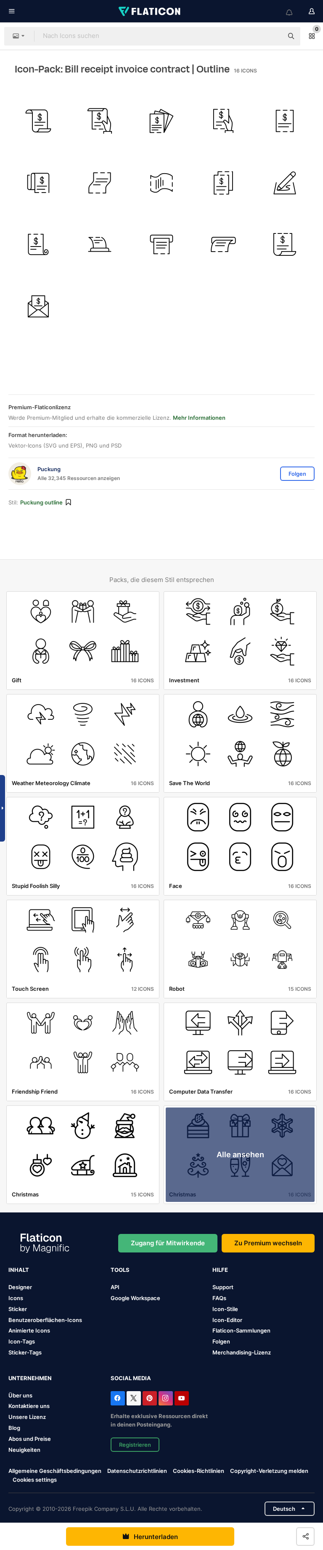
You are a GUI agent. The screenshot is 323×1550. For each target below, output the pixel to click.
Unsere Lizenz (27, 1416)
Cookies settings (35, 1480)
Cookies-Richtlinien (198, 1470)
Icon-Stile (225, 1309)
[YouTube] (182, 1398)
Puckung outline (41, 502)
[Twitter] (134, 1398)
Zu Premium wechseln (268, 1243)
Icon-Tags (21, 1341)
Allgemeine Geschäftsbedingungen (54, 1470)
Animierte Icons (29, 1330)
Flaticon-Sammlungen (241, 1330)
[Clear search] (272, 36)
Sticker (17, 1309)
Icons (15, 1298)
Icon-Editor (227, 1320)
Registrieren (135, 1444)
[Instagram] (166, 1398)
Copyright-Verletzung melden (269, 1470)
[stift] (284, 182)
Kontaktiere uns (29, 1406)
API (115, 1287)
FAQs (219, 1298)
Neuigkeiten (24, 1449)
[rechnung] (38, 120)
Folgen (221, 1341)
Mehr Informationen (199, 417)
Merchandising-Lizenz (241, 1352)
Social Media (131, 1378)
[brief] (38, 306)
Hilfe (220, 1269)
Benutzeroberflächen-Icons (45, 1320)
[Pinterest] (150, 1398)
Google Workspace (135, 1298)
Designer (20, 1287)
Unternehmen (30, 1378)
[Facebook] (118, 1398)
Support (222, 1287)
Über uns (20, 1395)
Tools (120, 1269)
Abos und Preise (29, 1438)
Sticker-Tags (25, 1352)
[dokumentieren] (284, 120)
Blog (14, 1427)
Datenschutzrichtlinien (137, 1470)
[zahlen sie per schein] (38, 182)
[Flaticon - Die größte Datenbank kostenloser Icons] (150, 11)
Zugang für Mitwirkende (168, 1243)
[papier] (161, 120)
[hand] (100, 120)
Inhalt (18, 1269)
